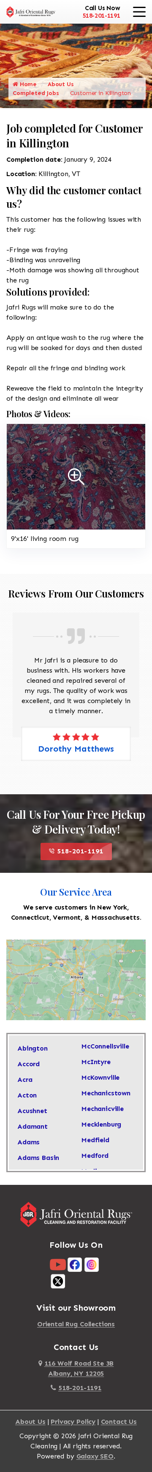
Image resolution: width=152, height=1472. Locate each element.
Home (27, 84)
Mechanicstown (105, 1093)
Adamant (32, 1126)
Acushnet (32, 1111)
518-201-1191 (101, 15)
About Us (61, 84)
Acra (24, 1079)
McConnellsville (105, 1046)
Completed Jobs (36, 93)
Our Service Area (76, 891)
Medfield (95, 1140)
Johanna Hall (81, 738)
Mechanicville (102, 1109)
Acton (27, 1095)
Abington (32, 1048)
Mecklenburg (101, 1124)
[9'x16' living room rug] (76, 476)
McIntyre (96, 1062)
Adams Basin (38, 1158)
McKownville (100, 1077)
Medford (95, 1156)
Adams (28, 1142)
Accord (28, 1064)
